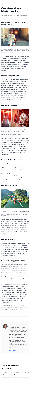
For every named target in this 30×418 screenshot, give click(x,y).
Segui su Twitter (12, 350)
